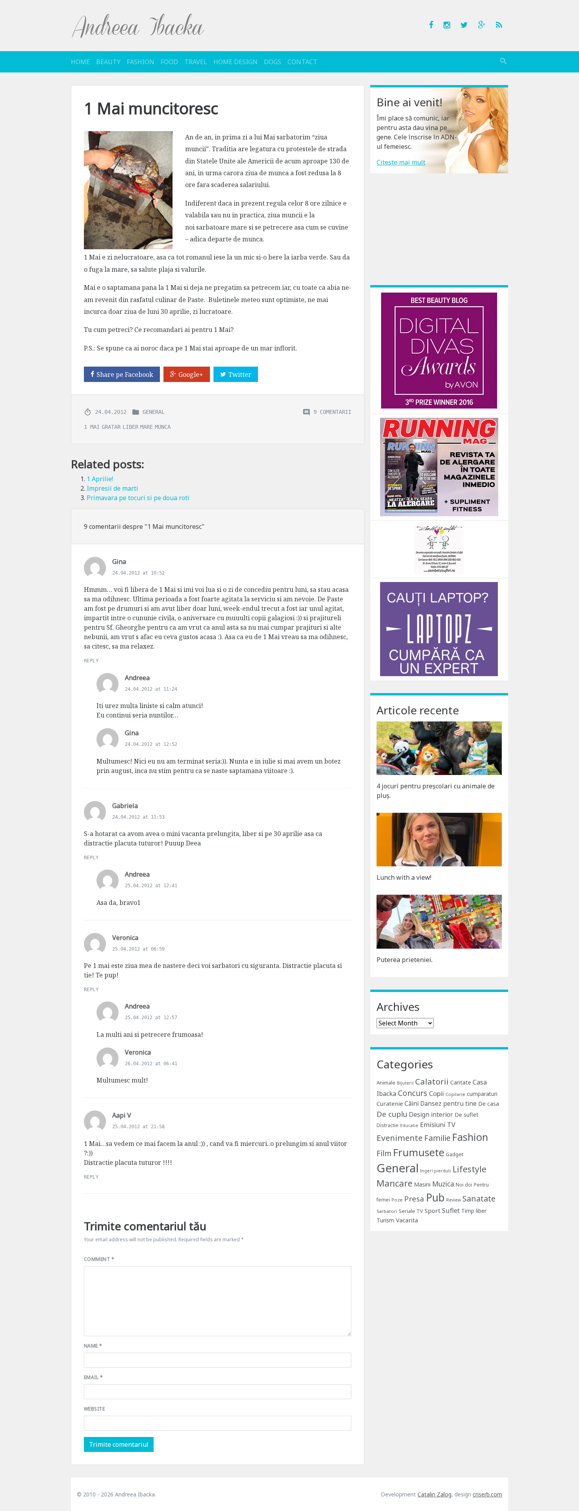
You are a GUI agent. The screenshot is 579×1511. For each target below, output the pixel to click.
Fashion (140, 61)
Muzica (443, 1183)
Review (453, 1200)
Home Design (235, 61)
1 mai (92, 427)
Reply (91, 661)
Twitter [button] (239, 374)
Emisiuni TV (437, 1124)
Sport (432, 1210)
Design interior (431, 1114)
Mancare (394, 1183)
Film (384, 1153)
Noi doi (464, 1184)
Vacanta (407, 1220)
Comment (99, 1259)
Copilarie (455, 1094)
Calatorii (432, 1081)
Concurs (412, 1093)
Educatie (409, 1125)
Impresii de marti (112, 488)
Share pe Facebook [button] (124, 374)
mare (146, 427)
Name (93, 1345)
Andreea (137, 677)
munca (163, 427)
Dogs (272, 61)
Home (80, 61)
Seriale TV (411, 1210)
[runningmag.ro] (439, 466)
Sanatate (478, 1198)
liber (130, 427)
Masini (422, 1184)
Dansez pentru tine (448, 1103)
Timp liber (473, 1210)
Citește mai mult (401, 162)
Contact (302, 61)
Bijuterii (405, 1083)
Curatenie (390, 1103)
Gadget (454, 1154)
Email (93, 1377)
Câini (412, 1103)
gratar (111, 427)
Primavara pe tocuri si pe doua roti (138, 497)
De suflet (467, 1114)
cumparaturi (482, 1094)
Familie (437, 1138)
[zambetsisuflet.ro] (439, 548)
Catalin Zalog (434, 1494)
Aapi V (121, 1115)
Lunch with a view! (404, 877)
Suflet (451, 1210)
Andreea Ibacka (138, 26)
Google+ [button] (190, 374)
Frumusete (418, 1152)
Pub (435, 1197)
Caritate (460, 1082)
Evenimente (400, 1137)
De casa (488, 1103)
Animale (386, 1082)
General (154, 412)
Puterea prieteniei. (404, 959)
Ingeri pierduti (435, 1171)
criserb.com (487, 1494)
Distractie (388, 1125)
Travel (195, 61)
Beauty (108, 61)
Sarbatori (387, 1211)
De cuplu (392, 1114)
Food (169, 61)
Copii (436, 1093)
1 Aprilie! (100, 479)
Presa (414, 1198)
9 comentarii (332, 412)
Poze (397, 1200)
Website (94, 1408)
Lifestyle (469, 1169)
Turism (385, 1220)
